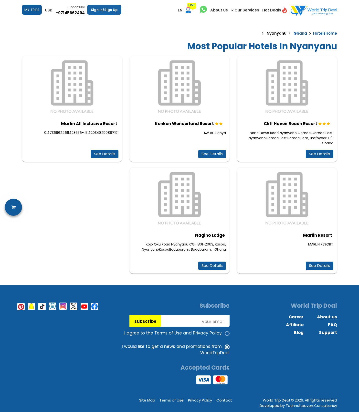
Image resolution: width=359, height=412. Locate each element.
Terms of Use (171, 400)
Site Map (147, 400)
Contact (224, 400)
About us (327, 317)
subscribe (145, 321)
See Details (319, 154)
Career (296, 317)
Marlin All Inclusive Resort (89, 124)
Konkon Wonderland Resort (184, 124)
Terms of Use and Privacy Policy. (173, 333)
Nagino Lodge (210, 235)
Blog (299, 332)
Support (328, 332)
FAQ (332, 325)
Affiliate (295, 325)
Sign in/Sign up (104, 9)
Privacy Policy (200, 400)
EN (180, 10)
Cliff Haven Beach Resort (290, 124)
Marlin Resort (317, 235)
